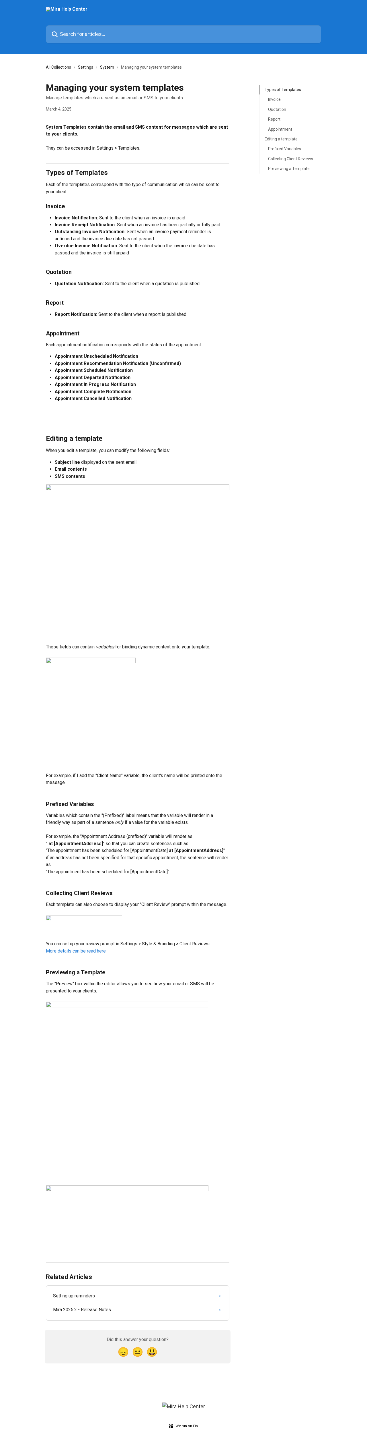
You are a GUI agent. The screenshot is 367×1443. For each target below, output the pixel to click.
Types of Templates (283, 89)
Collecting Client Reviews (290, 159)
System (107, 67)
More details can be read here (76, 951)
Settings (85, 67)
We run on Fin (186, 1426)
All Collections (58, 67)
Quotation (277, 109)
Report (274, 119)
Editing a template (281, 139)
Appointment (280, 129)
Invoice (274, 99)
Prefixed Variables (284, 148)
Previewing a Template (289, 168)
